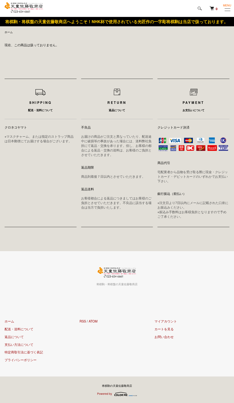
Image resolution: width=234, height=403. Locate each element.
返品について (14, 336)
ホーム (9, 32)
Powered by (104, 393)
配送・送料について (19, 329)
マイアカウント (165, 321)
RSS (83, 321)
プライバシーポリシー (21, 359)
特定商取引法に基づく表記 (24, 352)
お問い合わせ (164, 336)
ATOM (93, 321)
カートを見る (164, 329)
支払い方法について (19, 344)
